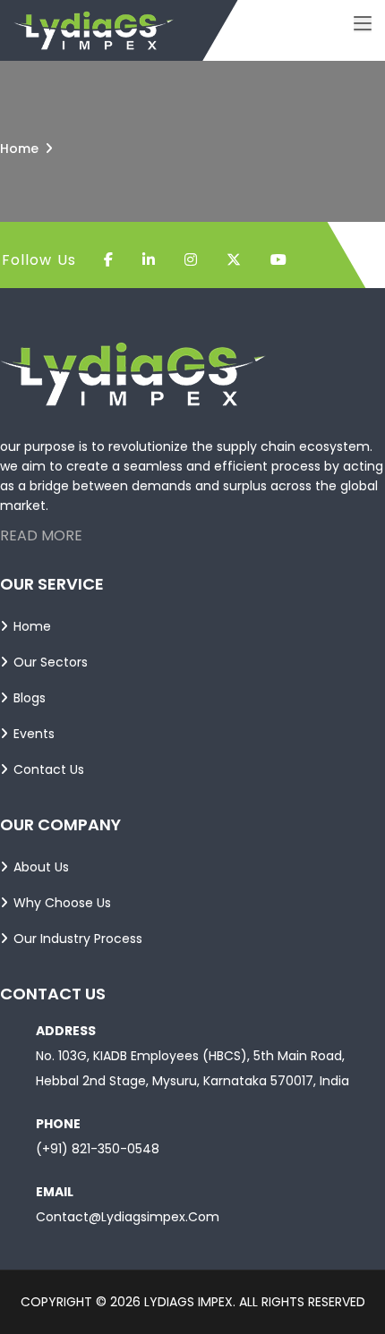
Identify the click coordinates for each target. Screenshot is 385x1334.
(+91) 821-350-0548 (97, 1149)
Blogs (29, 698)
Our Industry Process (77, 938)
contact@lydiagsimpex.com (127, 1217)
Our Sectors (50, 662)
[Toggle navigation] (363, 24)
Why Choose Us (62, 903)
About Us (41, 867)
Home (19, 148)
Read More (41, 535)
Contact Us (48, 769)
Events (34, 734)
